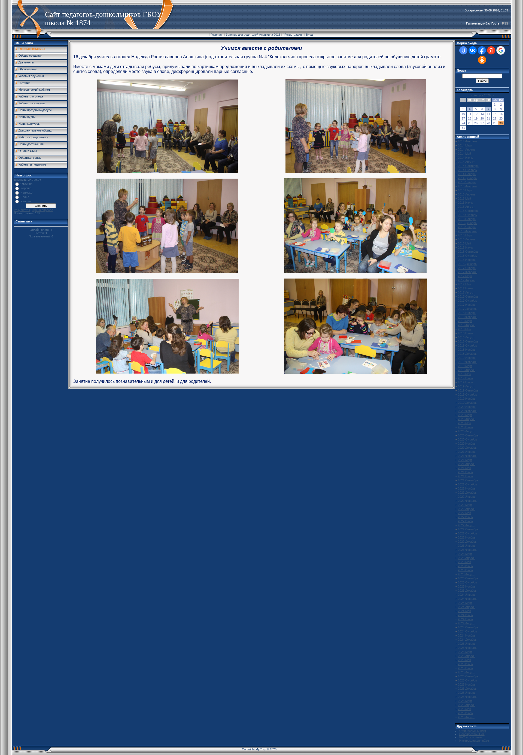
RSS (505, 23)
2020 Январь (467, 406)
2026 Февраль (467, 696)
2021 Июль (465, 476)
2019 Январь (467, 357)
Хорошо (25, 188)
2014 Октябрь (467, 170)
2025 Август (466, 672)
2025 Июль (465, 668)
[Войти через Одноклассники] (482, 60)
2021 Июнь (465, 472)
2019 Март (465, 366)
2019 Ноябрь (467, 398)
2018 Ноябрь (467, 349)
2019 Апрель (466, 370)
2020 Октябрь (467, 439)
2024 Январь (467, 594)
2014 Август (466, 161)
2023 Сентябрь (468, 578)
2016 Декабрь (467, 263)
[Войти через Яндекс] (491, 50)
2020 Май (464, 423)
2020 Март (465, 415)
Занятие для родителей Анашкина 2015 (253, 34)
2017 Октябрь (467, 300)
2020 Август (466, 431)
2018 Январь (467, 312)
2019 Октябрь (467, 394)
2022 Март (465, 504)
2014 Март (465, 145)
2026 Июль (465, 713)
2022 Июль (465, 521)
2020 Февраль (467, 410)
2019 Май (464, 374)
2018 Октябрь (467, 345)
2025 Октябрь (467, 680)
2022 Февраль (467, 500)
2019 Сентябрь (468, 390)
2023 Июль (465, 570)
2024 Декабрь (467, 639)
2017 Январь (467, 268)
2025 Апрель (466, 656)
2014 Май (464, 153)
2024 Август (466, 623)
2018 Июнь (465, 333)
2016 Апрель (466, 239)
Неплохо (26, 192)
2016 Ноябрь (467, 259)
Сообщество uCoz (472, 734)
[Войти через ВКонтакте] (473, 50)
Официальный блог (472, 730)
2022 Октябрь (467, 533)
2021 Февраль (467, 455)
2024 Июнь (465, 615)
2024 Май (464, 611)
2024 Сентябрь (468, 627)
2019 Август (466, 386)
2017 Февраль (467, 272)
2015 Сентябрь (468, 210)
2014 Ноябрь (467, 174)
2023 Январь (467, 545)
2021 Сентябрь (468, 480)
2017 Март (465, 276)
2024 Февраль (467, 598)
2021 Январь (467, 451)
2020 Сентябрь (468, 435)
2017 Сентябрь (468, 296)
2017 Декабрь (467, 308)
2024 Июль (465, 619)
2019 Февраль (467, 361)
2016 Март (465, 235)
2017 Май (464, 284)
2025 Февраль (467, 647)
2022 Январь (467, 496)
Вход (309, 34)
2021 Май (464, 468)
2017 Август (466, 292)
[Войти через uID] (463, 50)
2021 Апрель (466, 464)
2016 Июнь (465, 247)
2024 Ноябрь (467, 635)
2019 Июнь (465, 378)
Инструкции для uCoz (474, 740)
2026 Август (466, 717)
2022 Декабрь (467, 541)
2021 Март (465, 459)
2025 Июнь (465, 664)
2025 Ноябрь (467, 684)
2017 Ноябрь (467, 304)
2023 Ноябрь (467, 586)
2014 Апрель (466, 149)
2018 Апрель (466, 325)
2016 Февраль (467, 231)
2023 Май (464, 562)
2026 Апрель (466, 705)
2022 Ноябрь (467, 537)
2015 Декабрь (467, 223)
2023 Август (466, 574)
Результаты (22, 210)
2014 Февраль (467, 141)
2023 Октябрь (467, 582)
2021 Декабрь (467, 492)
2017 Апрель (466, 280)
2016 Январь (467, 227)
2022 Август (466, 525)
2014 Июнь (465, 157)
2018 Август (466, 337)
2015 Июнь (465, 202)
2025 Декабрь (467, 688)
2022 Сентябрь (468, 529)
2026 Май (464, 709)
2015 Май (464, 198)
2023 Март (465, 553)
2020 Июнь (465, 427)
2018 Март (465, 321)
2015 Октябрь (467, 214)
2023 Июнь (465, 566)
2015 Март (465, 190)
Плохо (24, 196)
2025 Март (465, 651)
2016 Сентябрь (468, 251)
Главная (216, 34)
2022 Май (464, 513)
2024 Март (465, 602)
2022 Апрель (466, 509)
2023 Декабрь (467, 590)
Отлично (26, 183)
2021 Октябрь (467, 484)
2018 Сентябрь (468, 341)
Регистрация (293, 34)
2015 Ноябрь (467, 219)
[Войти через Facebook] (482, 50)
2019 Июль (465, 382)
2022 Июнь (465, 517)
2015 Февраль (467, 186)
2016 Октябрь (467, 255)
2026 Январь (467, 692)
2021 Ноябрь (467, 488)
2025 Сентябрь (468, 676)
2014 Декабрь (467, 178)
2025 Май (464, 660)
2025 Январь (467, 643)
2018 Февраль (467, 317)
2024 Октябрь (467, 631)
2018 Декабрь (467, 353)
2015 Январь (467, 182)
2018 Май (464, 329)
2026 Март (465, 700)
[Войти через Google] (500, 50)
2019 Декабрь (467, 402)
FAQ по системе (470, 737)
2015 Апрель (466, 194)
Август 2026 (482, 95)
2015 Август (466, 206)
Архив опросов (42, 210)
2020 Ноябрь (467, 443)
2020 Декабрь (467, 447)
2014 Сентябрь (468, 165)
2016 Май (464, 243)
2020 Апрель (466, 419)
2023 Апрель (466, 558)
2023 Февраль (467, 549)
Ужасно (25, 201)
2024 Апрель (466, 607)
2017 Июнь (465, 288)
